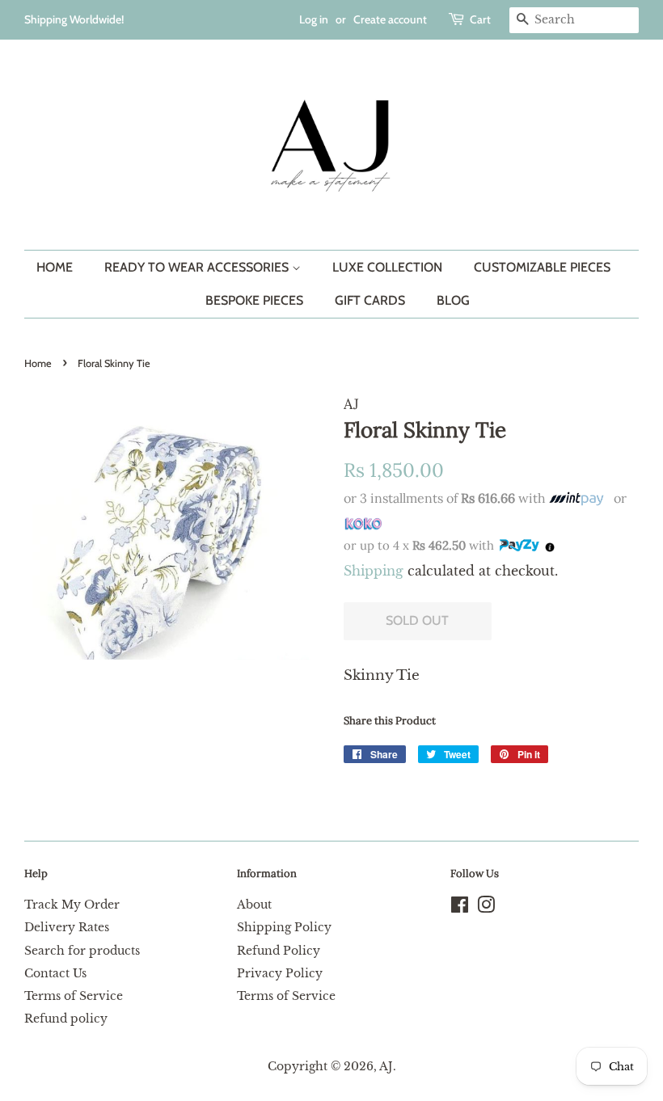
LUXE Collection (387, 267)
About (254, 904)
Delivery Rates (66, 927)
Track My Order (72, 904)
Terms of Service (73, 996)
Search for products (82, 950)
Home (54, 267)
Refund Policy (278, 950)
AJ (386, 1066)
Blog (453, 300)
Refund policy (66, 1018)
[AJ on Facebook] (459, 908)
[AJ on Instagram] (486, 908)
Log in (313, 19)
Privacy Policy (280, 973)
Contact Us (55, 973)
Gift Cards (370, 300)
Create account (390, 19)
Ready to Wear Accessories (198, 267)
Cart (480, 19)
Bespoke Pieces (254, 300)
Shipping (373, 571)
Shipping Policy (284, 927)
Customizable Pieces (542, 267)
